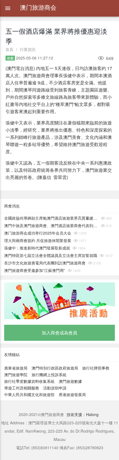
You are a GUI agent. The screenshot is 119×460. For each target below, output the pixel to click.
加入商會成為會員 (59, 332)
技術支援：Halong (83, 414)
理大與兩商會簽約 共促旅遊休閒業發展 (37, 240)
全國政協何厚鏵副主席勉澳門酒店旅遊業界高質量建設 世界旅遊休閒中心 (51, 218)
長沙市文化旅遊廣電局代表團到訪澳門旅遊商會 (45, 263)
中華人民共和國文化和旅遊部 (29, 394)
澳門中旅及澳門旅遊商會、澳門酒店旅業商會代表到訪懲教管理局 (51, 225)
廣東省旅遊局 (15, 368)
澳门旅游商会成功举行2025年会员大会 (37, 233)
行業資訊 (27, 49)
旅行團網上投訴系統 (49, 374)
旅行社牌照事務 (95, 368)
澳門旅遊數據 (70, 381)
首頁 (9, 49)
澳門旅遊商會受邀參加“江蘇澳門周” (34, 270)
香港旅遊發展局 (72, 394)
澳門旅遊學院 (15, 374)
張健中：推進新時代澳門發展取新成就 (37, 248)
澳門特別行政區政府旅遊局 (55, 368)
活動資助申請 (54, 388)
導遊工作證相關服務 (21, 388)
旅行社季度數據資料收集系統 (29, 381)
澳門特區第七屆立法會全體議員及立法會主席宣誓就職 (50, 255)
